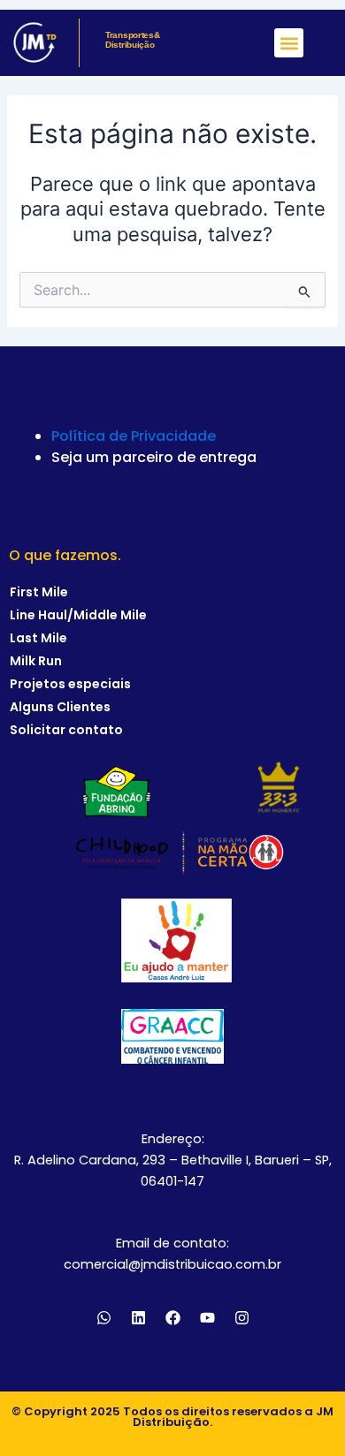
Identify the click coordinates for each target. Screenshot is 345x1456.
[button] (288, 42)
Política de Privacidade (133, 436)
